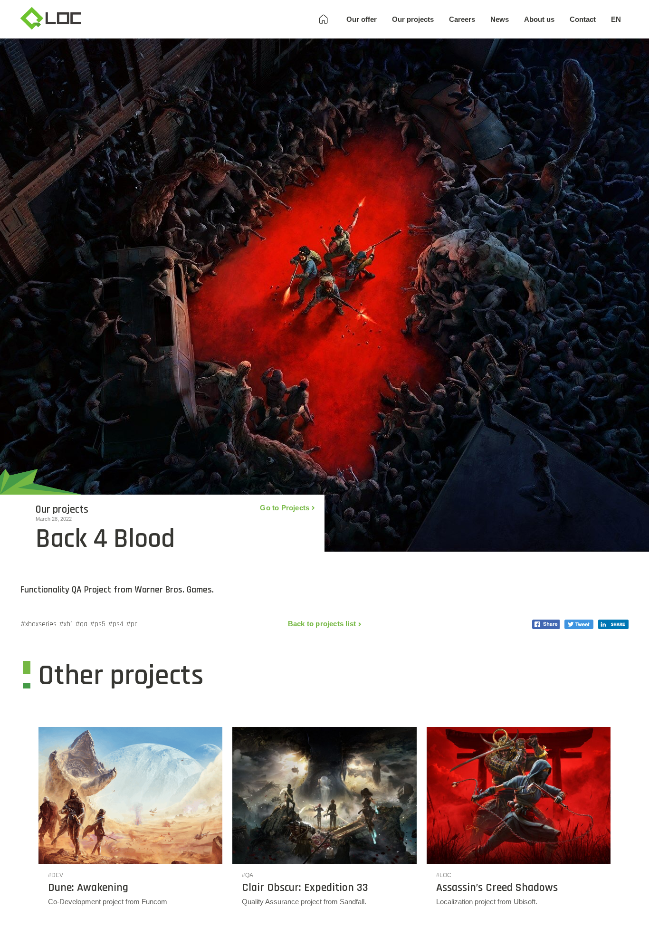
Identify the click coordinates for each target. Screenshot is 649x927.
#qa (81, 624)
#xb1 (66, 624)
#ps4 (116, 624)
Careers (462, 19)
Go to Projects (284, 508)
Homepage (323, 19)
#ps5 (97, 624)
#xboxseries (38, 624)
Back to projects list (322, 624)
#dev (55, 875)
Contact (583, 19)
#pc (131, 624)
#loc (443, 875)
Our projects (413, 19)
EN (616, 19)
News (499, 19)
